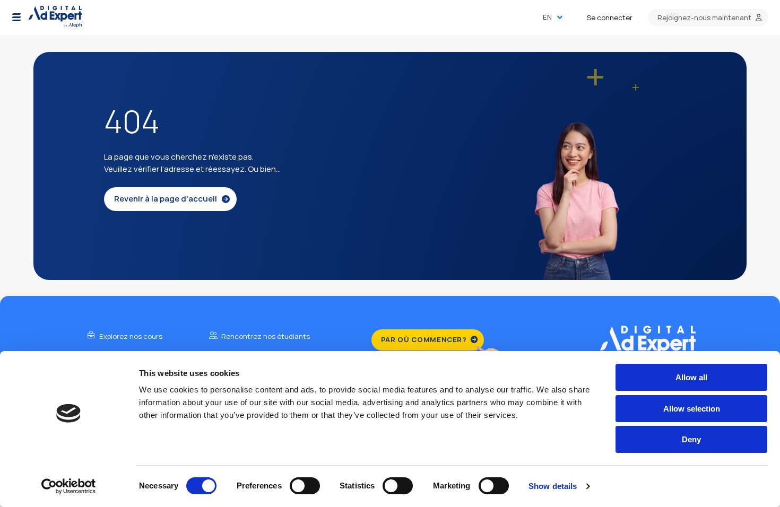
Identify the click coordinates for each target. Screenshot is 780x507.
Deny (691, 439)
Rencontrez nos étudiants (265, 336)
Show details (552, 486)
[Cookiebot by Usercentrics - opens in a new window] (68, 486)
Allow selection (691, 408)
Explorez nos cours (130, 336)
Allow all (691, 377)
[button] (16, 17)
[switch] (305, 485)
